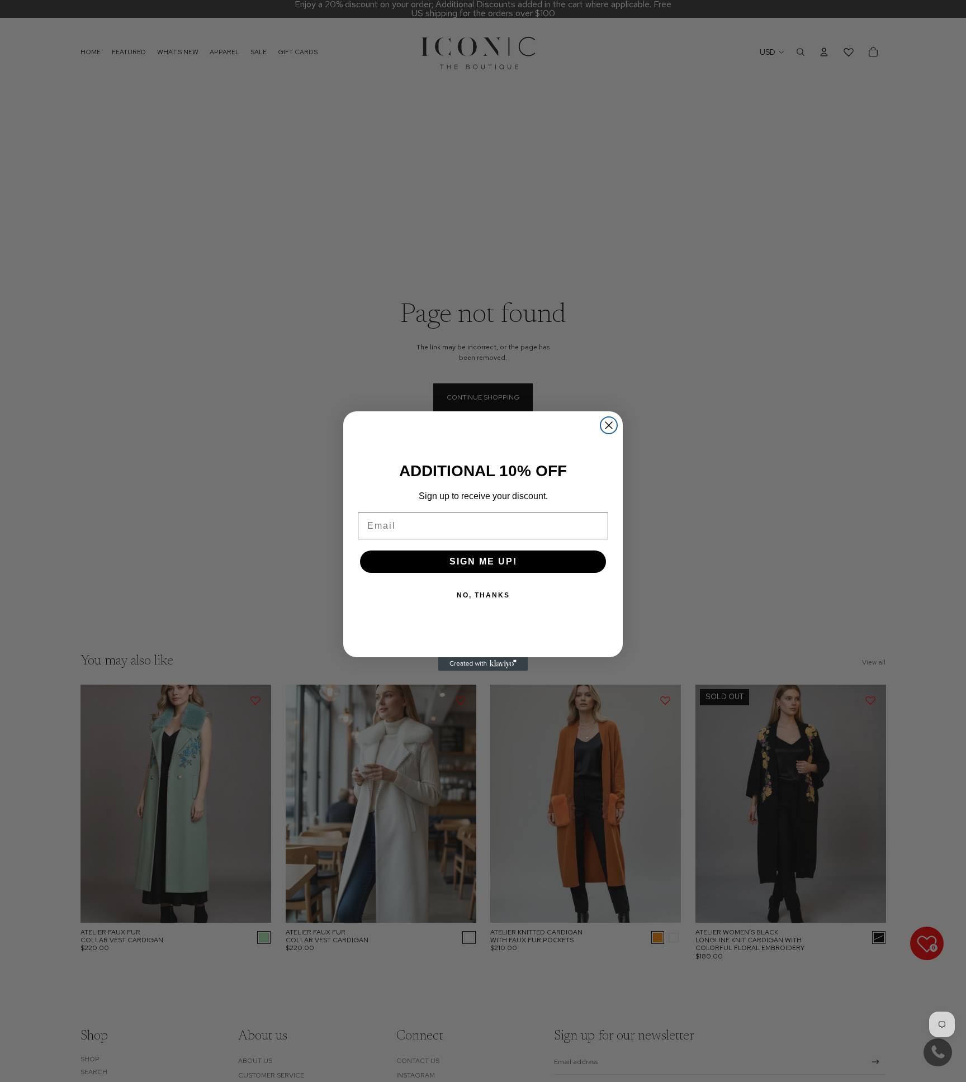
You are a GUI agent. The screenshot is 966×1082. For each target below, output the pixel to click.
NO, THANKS (483, 595)
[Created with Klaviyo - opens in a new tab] (483, 664)
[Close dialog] (608, 425)
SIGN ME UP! (483, 561)
